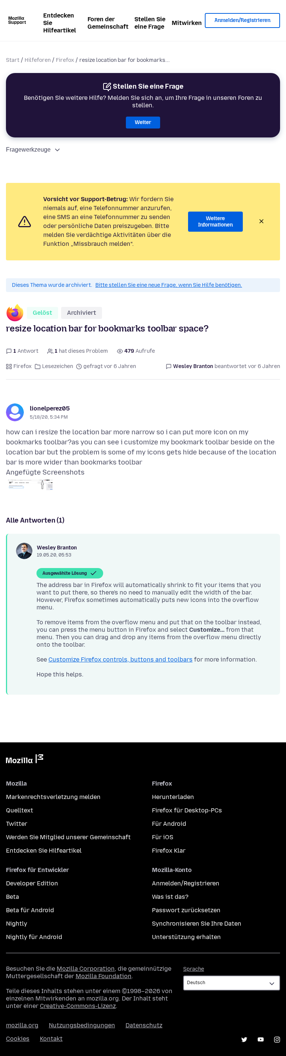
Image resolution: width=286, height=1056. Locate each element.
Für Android (169, 823)
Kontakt (51, 1038)
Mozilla (24, 760)
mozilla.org (22, 1025)
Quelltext (19, 810)
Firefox (65, 60)
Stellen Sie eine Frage (149, 23)
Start (12, 60)
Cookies (17, 1038)
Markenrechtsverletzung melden (53, 796)
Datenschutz (143, 1025)
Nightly (16, 923)
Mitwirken (187, 22)
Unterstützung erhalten (186, 937)
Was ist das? (170, 896)
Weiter (143, 122)
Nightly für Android (34, 937)
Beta (12, 896)
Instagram (277, 1040)
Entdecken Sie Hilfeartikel (59, 23)
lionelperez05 (50, 408)
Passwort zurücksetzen (186, 910)
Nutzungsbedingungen (82, 1025)
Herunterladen (173, 796)
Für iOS (162, 837)
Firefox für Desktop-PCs (187, 810)
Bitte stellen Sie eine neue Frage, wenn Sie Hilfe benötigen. (168, 285)
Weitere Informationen (215, 221)
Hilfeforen (38, 60)
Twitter (16, 823)
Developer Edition (32, 883)
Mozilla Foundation (103, 976)
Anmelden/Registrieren (242, 20)
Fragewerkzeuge (28, 149)
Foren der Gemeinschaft (108, 23)
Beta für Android (30, 910)
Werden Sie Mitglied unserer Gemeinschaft (68, 837)
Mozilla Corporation (86, 968)
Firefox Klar (168, 850)
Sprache (193, 969)
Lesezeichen (57, 366)
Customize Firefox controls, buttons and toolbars (120, 659)
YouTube (261, 1040)
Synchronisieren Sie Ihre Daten (196, 923)
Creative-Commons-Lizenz (78, 1005)
